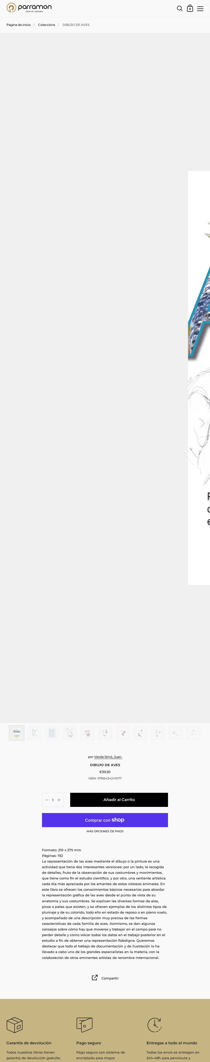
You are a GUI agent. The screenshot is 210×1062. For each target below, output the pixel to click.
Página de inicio (18, 25)
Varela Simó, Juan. (108, 757)
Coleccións (46, 25)
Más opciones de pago (105, 831)
